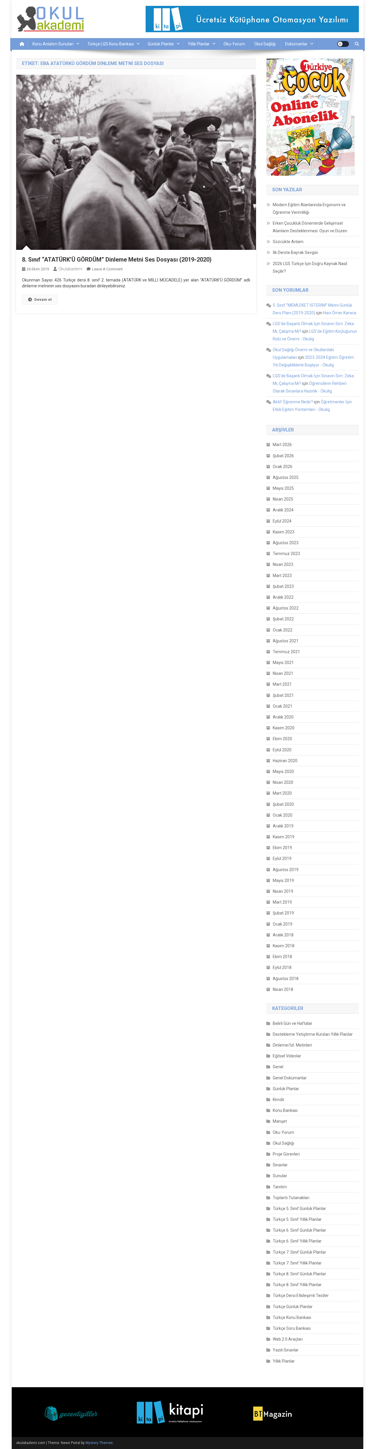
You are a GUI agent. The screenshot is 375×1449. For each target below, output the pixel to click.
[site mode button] (343, 44)
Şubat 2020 (283, 804)
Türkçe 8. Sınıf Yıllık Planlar (297, 1284)
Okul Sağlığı (265, 44)
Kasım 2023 (283, 532)
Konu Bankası (285, 1110)
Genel (278, 1066)
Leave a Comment (107, 269)
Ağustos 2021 (286, 641)
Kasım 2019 (283, 836)
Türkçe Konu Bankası (292, 1317)
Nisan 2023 (283, 564)
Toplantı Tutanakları (291, 1197)
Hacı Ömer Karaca (339, 312)
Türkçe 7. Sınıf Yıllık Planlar (297, 1263)
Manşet (280, 1121)
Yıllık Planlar (199, 44)
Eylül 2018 (282, 967)
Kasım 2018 (283, 945)
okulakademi (70, 269)
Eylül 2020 (282, 749)
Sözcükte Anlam (288, 241)
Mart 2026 (282, 444)
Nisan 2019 (283, 891)
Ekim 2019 (282, 847)
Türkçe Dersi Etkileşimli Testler (301, 1295)
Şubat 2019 (283, 913)
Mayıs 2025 (283, 488)
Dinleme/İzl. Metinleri (292, 1045)
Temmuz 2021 (286, 651)
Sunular (280, 1175)
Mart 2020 (282, 793)
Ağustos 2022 (286, 608)
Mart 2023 (282, 575)
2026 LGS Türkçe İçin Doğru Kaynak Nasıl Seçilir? (310, 267)
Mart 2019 (282, 902)
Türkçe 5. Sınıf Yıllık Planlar (297, 1219)
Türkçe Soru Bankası (292, 1328)
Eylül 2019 (282, 858)
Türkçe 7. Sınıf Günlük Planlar (299, 1252)
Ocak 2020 (282, 815)
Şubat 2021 (283, 695)
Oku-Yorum (234, 44)
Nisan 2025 (283, 499)
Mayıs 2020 (283, 771)
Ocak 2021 (282, 706)
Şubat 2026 (283, 455)
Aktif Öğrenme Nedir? (293, 402)
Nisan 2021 (283, 673)
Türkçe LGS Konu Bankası (110, 44)
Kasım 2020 (283, 728)
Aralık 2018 (283, 935)
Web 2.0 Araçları (288, 1339)
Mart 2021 (282, 684)
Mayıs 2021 (283, 662)
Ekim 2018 (282, 956)
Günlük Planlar (161, 44)
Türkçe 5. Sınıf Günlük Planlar (299, 1208)
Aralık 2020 (283, 717)
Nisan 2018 (283, 989)
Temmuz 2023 (286, 553)
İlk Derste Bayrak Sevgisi (295, 252)
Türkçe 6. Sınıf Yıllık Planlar (297, 1241)
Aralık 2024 (283, 510)
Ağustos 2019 (286, 869)
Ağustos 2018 (286, 978)
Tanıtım (280, 1187)
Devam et (43, 299)
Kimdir (278, 1099)
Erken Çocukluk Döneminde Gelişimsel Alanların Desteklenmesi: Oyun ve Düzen (310, 227)
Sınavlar (280, 1165)
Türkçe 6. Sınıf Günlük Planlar (299, 1230)
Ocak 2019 (282, 924)
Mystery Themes (99, 1443)
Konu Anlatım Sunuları (53, 44)
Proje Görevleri (286, 1154)
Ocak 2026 (282, 466)
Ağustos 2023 (286, 542)
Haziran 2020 (285, 760)
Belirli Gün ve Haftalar (292, 1023)
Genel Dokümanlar (290, 1078)
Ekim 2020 (282, 738)
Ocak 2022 (282, 630)
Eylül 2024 (282, 521)
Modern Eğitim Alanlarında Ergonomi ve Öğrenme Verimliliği (309, 208)
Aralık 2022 (283, 597)
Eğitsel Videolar (287, 1056)
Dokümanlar (296, 44)
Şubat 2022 (283, 619)
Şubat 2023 (283, 586)
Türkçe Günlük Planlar (293, 1306)
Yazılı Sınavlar (286, 1350)
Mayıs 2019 (283, 880)
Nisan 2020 (283, 782)
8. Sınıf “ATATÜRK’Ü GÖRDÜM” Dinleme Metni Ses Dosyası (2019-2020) (117, 259)
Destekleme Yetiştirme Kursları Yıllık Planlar (313, 1034)
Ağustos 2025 (286, 477)
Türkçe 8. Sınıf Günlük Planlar (299, 1273)
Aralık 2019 (283, 826)
